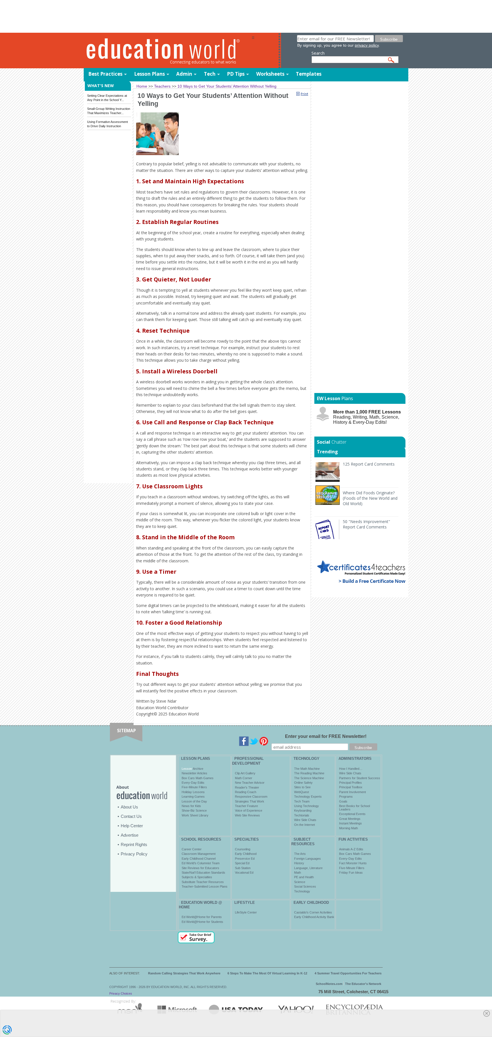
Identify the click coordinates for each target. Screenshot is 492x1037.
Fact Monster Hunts (353, 863)
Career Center (192, 849)
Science (299, 882)
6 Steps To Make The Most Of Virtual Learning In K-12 (267, 973)
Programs (346, 796)
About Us (129, 807)
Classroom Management (199, 853)
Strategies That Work (249, 801)
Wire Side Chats (305, 820)
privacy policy (367, 45)
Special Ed (242, 863)
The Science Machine (309, 778)
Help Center (132, 825)
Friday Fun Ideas (351, 872)
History (299, 863)
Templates (308, 73)
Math (297, 872)
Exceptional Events (352, 814)
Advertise (129, 835)
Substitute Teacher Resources (203, 882)
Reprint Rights (134, 844)
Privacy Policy (134, 853)
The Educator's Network (363, 983)
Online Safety (303, 782)
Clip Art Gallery (245, 773)
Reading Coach (245, 792)
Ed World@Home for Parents (202, 917)
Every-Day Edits (193, 782)
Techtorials (301, 815)
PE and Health (304, 877)
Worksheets (270, 73)
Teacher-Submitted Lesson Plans (204, 886)
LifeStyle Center (246, 912)
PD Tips (236, 73)
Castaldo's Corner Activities (313, 912)
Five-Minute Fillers (194, 787)
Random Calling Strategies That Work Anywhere (184, 973)
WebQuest (301, 792)
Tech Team (301, 801)
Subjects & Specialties (197, 877)
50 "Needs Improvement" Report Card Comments (366, 524)
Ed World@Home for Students (202, 921)
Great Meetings (349, 818)
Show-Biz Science (194, 810)
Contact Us (131, 816)
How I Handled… (350, 768)
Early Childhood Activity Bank (314, 917)
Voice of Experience (248, 810)
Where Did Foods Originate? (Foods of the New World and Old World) (370, 498)
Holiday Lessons (193, 792)
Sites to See (302, 787)
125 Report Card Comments (369, 464)
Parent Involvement (352, 792)
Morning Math (348, 828)
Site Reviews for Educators (200, 868)
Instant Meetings (350, 823)
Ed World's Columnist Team (201, 863)
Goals (343, 801)
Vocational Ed (244, 872)
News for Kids (191, 806)
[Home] (168, 51)
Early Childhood (246, 853)
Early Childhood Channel (199, 858)
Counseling (242, 849)
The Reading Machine (309, 773)
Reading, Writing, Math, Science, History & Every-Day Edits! (367, 417)
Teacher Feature (246, 806)
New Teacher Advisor (250, 782)
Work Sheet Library (195, 815)
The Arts (300, 853)
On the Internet (304, 824)
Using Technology (306, 806)
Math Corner (243, 778)
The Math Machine (307, 768)
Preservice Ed (245, 858)
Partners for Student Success (359, 778)
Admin (184, 73)
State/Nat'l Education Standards (203, 872)
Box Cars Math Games (198, 778)
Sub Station (243, 868)
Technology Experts (308, 796)
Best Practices (105, 73)
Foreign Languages (307, 858)
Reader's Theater (247, 787)
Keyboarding (302, 810)
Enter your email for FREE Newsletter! (325, 736)
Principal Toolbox (350, 787)
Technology (302, 891)
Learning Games (193, 796)
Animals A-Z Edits (351, 849)
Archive (197, 768)
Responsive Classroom (251, 796)
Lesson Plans (149, 73)
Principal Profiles (350, 782)
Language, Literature (308, 868)
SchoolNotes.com (329, 983)
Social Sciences (305, 886)
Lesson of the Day (194, 801)
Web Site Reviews (247, 815)
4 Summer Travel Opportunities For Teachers (348, 973)
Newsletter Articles (194, 773)
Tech (210, 73)
